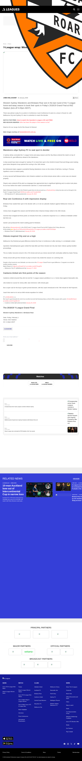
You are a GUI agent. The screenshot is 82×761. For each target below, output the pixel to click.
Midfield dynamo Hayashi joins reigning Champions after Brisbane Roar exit (21, 420)
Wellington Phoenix (55, 700)
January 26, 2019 (31, 303)
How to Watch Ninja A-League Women (24, 700)
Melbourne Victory (54, 687)
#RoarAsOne (30, 229)
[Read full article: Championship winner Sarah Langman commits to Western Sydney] (72, 405)
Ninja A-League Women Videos (24, 690)
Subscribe (9, 345)
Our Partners (69, 728)
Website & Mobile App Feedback (71, 717)
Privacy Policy (15, 339)
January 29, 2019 (32, 194)
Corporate (68, 690)
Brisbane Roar (38, 693)
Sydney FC (53, 697)
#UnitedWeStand (71, 299)
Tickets (20, 687)
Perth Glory (53, 693)
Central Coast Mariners (40, 700)
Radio (67, 708)
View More (76, 478)
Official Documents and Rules (72, 697)
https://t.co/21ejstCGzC (19, 266)
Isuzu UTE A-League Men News (9, 687)
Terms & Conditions (26, 752)
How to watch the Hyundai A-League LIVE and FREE (35, 120)
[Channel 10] (27, 665)
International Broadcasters (21, 720)
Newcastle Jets (54, 690)
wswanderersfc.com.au (27, 132)
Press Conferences (23, 716)
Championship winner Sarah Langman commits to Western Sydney (19, 406)
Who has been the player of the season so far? (35, 122)
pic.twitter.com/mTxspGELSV (11, 301)
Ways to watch (69, 705)
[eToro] (28, 652)
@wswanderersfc (15, 227)
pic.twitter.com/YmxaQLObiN (33, 192)
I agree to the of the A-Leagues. (17, 339)
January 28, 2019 (30, 231)
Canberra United (38, 697)
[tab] (34, 383)
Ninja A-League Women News (9, 692)
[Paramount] (41, 665)
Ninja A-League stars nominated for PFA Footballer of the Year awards (20, 431)
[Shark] (60, 634)
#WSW (22, 192)
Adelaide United (38, 687)
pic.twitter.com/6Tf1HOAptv (48, 229)
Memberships (76, 752)
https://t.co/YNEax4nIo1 (19, 229)
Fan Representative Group (71, 712)
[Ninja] (41, 634)
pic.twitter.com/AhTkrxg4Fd (34, 266)
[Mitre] (53, 652)
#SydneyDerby (51, 190)
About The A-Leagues (71, 687)
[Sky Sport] (54, 665)
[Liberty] (15, 652)
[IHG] (67, 652)
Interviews (21, 713)
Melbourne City (38, 707)
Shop (44, 752)
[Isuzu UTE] (22, 634)
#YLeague (37, 229)
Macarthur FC (37, 703)
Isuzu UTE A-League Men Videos (24, 695)
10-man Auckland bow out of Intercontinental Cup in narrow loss (13, 490)
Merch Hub (69, 693)
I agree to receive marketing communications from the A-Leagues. (22, 341)
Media (67, 725)
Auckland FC (37, 690)
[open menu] (78, 9)
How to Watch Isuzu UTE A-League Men (24, 705)
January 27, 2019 (31, 268)
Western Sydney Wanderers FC (54, 704)
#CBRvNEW (9, 297)
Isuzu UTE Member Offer (72, 721)
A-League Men (8, 328)
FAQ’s (67, 701)
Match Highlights (22, 709)
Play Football (69, 731)
